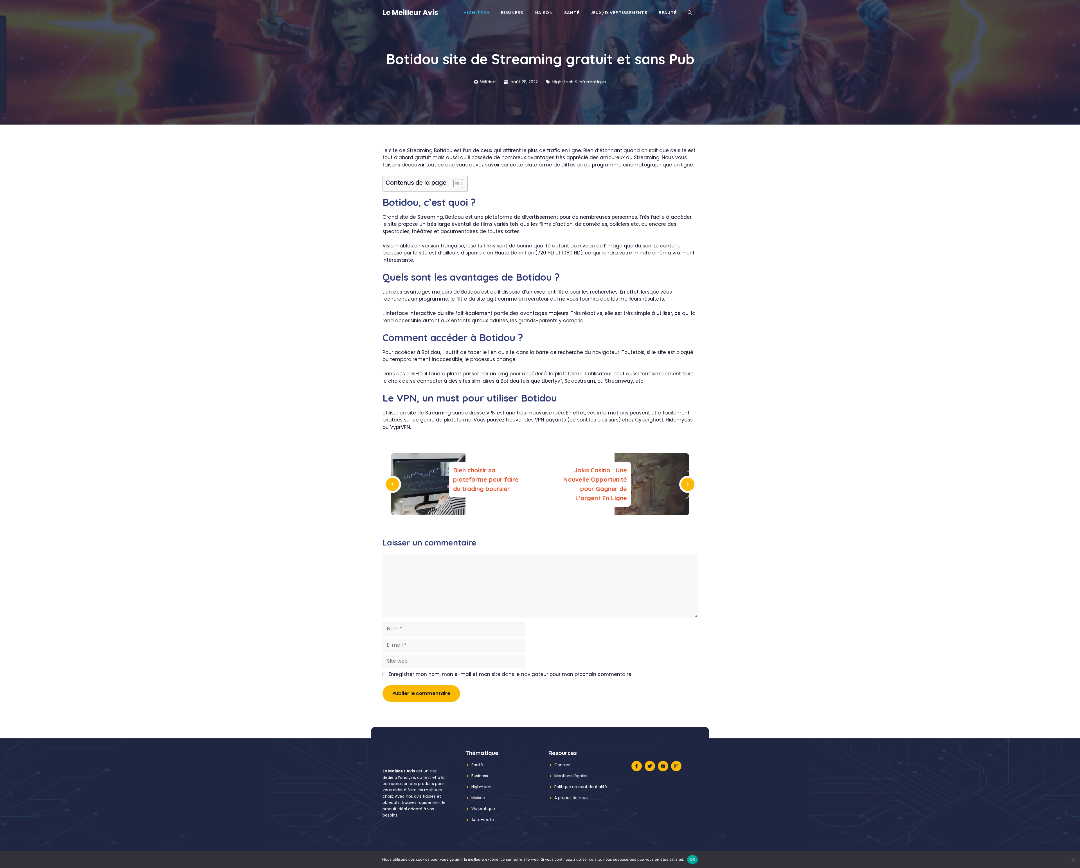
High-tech (481, 787)
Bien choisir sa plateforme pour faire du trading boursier (486, 479)
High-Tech (477, 12)
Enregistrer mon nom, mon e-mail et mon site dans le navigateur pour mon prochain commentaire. (510, 674)
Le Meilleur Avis (410, 12)
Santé (571, 12)
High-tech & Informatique (579, 82)
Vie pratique (483, 808)
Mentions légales (570, 776)
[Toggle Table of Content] (455, 183)
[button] (690, 13)
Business (512, 12)
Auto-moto (482, 819)
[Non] (1073, 859)
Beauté (667, 12)
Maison (544, 12)
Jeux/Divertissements (619, 12)
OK (692, 859)
